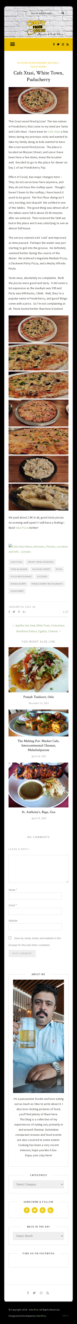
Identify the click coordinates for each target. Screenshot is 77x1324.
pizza (59, 569)
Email (13, 905)
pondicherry (18, 583)
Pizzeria (42, 576)
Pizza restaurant (21, 576)
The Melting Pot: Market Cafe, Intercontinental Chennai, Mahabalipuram (38, 745)
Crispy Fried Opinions (41, 562)
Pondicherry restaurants (47, 583)
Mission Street (41, 569)
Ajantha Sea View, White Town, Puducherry (40, 625)
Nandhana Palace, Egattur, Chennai (37, 631)
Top (64, 1315)
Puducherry (38, 66)
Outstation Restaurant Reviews (37, 62)
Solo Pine (33, 1309)
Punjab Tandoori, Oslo (38, 697)
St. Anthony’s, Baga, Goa (38, 812)
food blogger (19, 569)
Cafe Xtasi (53, 131)
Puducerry (17, 591)
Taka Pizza (22, 528)
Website (13, 921)
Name (13, 890)
